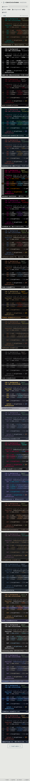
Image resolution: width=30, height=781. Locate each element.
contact (19, 779)
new (9, 9)
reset (4, 12)
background (16, 9)
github (13, 779)
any (23, 9)
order (4, 9)
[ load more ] (15, 746)
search (5, 7)
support (26, 779)
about (7, 779)
